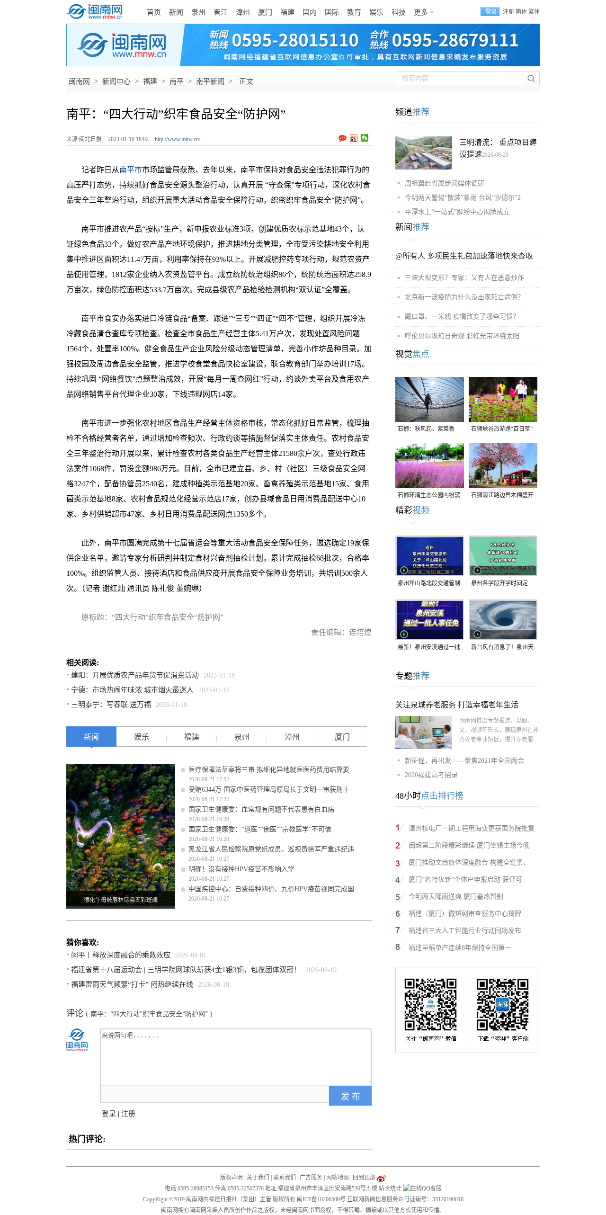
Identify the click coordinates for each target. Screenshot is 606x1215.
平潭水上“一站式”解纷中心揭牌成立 (457, 211)
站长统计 (390, 1188)
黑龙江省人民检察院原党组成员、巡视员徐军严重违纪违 (271, 849)
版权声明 (231, 1177)
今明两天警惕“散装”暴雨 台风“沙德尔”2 (463, 197)
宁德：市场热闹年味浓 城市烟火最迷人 (132, 690)
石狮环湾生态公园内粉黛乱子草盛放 (429, 496)
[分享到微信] (365, 138)
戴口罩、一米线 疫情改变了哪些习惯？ (462, 316)
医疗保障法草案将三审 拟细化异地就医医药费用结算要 (268, 769)
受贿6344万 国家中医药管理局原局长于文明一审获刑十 (268, 789)
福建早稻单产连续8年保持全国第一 (460, 947)
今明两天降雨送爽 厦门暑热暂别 (456, 896)
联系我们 (284, 1177)
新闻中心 (116, 81)
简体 (521, 12)
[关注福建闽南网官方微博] (381, 1177)
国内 (310, 12)
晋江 (221, 12)
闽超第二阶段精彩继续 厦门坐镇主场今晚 (469, 845)
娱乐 (376, 12)
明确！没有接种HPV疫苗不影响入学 (241, 869)
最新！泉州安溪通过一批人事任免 (429, 648)
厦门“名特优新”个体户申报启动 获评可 (465, 879)
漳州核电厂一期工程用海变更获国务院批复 (472, 828)
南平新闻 (210, 81)
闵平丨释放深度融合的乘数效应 (120, 955)
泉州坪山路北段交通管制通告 (429, 584)
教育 (354, 12)
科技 (399, 12)
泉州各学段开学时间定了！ (499, 584)
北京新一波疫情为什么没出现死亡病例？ (464, 297)
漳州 (243, 12)
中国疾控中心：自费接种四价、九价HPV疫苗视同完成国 (271, 889)
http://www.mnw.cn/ (177, 139)
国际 (332, 12)
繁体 (534, 12)
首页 (154, 12)
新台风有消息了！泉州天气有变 (502, 648)
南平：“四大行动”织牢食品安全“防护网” (149, 1014)
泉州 (198, 12)
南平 (176, 81)
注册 (508, 12)
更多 (421, 12)
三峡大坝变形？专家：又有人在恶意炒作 (464, 277)
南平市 (130, 170)
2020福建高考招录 (431, 774)
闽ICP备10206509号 (321, 1199)
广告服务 (311, 1177)
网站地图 (337, 1177)
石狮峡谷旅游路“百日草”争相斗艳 (502, 430)
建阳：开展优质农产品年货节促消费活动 (135, 675)
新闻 (176, 12)
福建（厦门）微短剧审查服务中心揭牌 (465, 913)
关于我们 (258, 1177)
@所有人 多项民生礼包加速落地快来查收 (464, 256)
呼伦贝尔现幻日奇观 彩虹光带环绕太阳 (462, 335)
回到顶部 (364, 1177)
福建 (287, 12)
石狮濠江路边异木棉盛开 (502, 495)
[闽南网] (97, 12)
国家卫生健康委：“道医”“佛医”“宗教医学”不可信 (259, 829)
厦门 (265, 12)
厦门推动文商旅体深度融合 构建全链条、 (469, 862)
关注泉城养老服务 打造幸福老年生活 (456, 705)
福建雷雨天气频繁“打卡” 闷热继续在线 (132, 984)
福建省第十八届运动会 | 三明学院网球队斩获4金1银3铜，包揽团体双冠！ (186, 970)
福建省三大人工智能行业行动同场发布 (465, 930)
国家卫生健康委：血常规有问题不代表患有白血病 (261, 809)
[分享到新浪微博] (354, 138)
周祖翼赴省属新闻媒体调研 (444, 183)
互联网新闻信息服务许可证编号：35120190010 (405, 1199)
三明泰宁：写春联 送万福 (111, 704)
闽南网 (79, 81)
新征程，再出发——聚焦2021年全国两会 (464, 760)
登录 (109, 1113)
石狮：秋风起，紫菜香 (426, 429)
